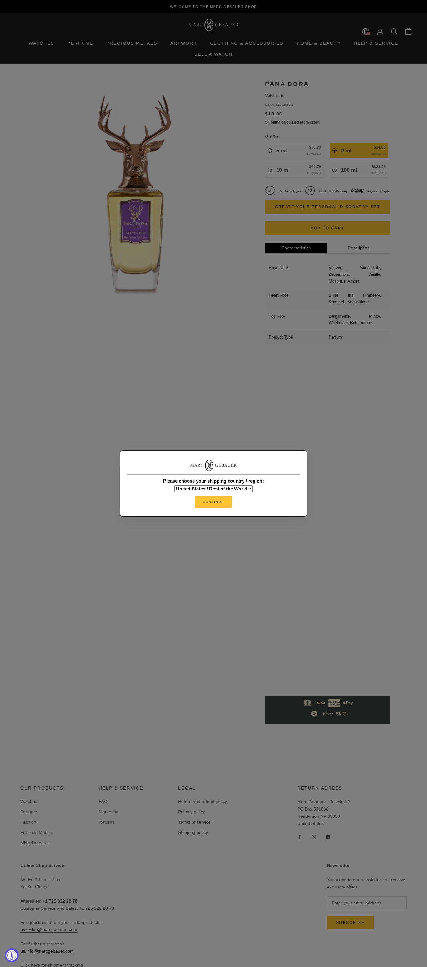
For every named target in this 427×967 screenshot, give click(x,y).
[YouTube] (328, 837)
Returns (106, 822)
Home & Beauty (319, 43)
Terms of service (194, 822)
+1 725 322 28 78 (60, 900)
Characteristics (296, 247)
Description (359, 247)
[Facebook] (299, 837)
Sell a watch (213, 54)
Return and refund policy (202, 801)
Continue (213, 502)
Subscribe (350, 922)
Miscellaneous (34, 842)
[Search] (394, 31)
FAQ (103, 801)
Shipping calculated (282, 122)
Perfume (80, 43)
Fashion (28, 822)
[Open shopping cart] (408, 31)
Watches (41, 43)
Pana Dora (287, 84)
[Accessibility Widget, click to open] (12, 955)
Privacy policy (191, 811)
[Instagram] (314, 837)
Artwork (183, 43)
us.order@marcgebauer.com (48, 929)
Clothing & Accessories (246, 43)
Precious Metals (131, 43)
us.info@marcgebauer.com (47, 951)
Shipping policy (193, 832)
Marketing (108, 811)
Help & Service (376, 43)
